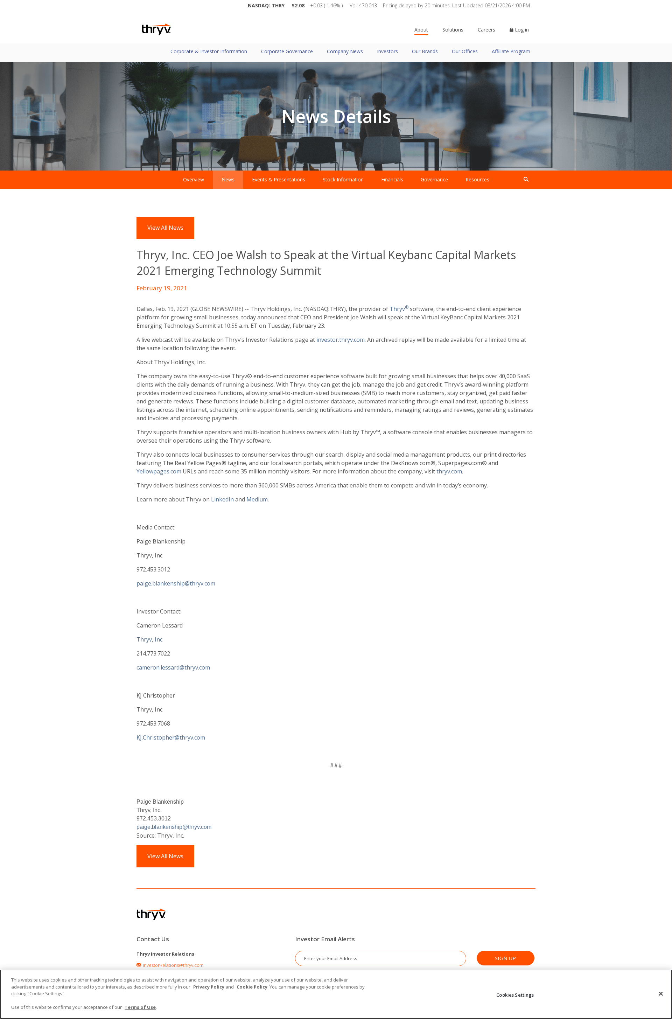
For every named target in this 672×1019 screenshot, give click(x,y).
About (421, 29)
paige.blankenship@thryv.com (175, 583)
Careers (486, 29)
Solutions (452, 29)
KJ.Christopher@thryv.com (170, 737)
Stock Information (343, 179)
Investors (387, 51)
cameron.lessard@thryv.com (175, 667)
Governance (434, 179)
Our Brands (425, 51)
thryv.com (449, 471)
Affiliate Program (511, 51)
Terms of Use (140, 1007)
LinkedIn (222, 499)
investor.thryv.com (340, 340)
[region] (336, 994)
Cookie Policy (252, 987)
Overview (193, 179)
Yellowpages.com (158, 471)
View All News (165, 227)
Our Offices (465, 51)
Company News (345, 51)
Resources (477, 179)
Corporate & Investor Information (208, 51)
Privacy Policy (208, 987)
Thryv (397, 309)
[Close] (660, 993)
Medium (257, 499)
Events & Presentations (278, 179)
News (228, 179)
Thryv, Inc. (149, 639)
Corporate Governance (287, 51)
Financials (392, 179)
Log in (521, 29)
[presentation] (526, 180)
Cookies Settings (515, 994)
